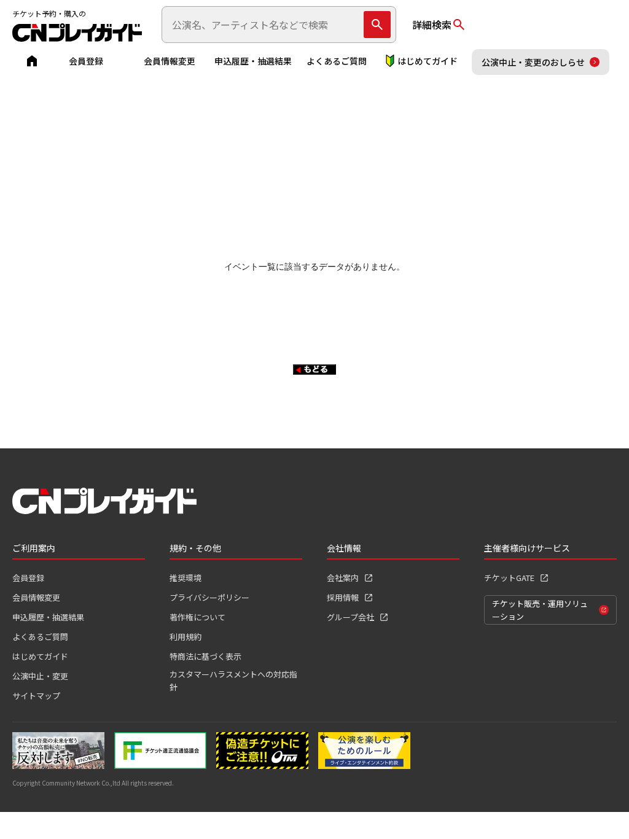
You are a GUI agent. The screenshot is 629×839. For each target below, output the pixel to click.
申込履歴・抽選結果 (253, 61)
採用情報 (343, 597)
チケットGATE (509, 577)
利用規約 (185, 636)
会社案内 (343, 577)
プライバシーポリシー (209, 597)
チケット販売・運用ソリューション (540, 610)
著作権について (197, 617)
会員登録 (86, 61)
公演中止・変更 (40, 676)
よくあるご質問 (337, 61)
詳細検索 (431, 24)
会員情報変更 (169, 61)
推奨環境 (185, 577)
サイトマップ (36, 695)
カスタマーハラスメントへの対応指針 (233, 680)
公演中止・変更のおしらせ (533, 62)
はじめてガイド (427, 61)
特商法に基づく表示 (205, 656)
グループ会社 (350, 617)
